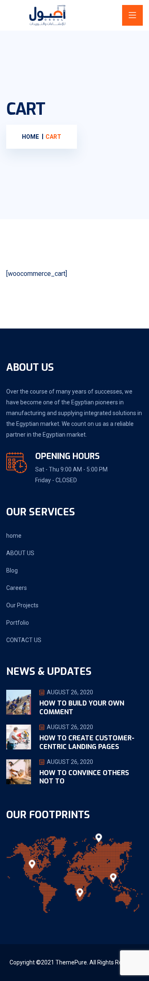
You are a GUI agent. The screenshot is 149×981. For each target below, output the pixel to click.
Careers (16, 588)
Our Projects (22, 605)
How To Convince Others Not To (84, 777)
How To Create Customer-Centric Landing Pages (87, 742)
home (14, 535)
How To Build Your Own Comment (81, 707)
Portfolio (17, 622)
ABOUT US (20, 553)
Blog (12, 570)
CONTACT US (23, 640)
